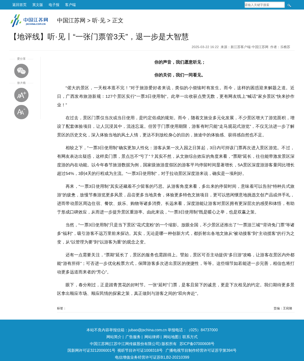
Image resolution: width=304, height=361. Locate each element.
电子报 (54, 5)
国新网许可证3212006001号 (91, 350)
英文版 (37, 5)
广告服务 (133, 337)
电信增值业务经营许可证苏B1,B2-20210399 (152, 357)
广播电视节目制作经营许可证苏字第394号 (201, 350)
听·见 (98, 20)
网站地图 (171, 337)
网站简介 (114, 337)
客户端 (70, 5)
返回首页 (19, 5)
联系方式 (190, 337)
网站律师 (152, 337)
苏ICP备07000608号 (197, 344)
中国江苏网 (71, 20)
